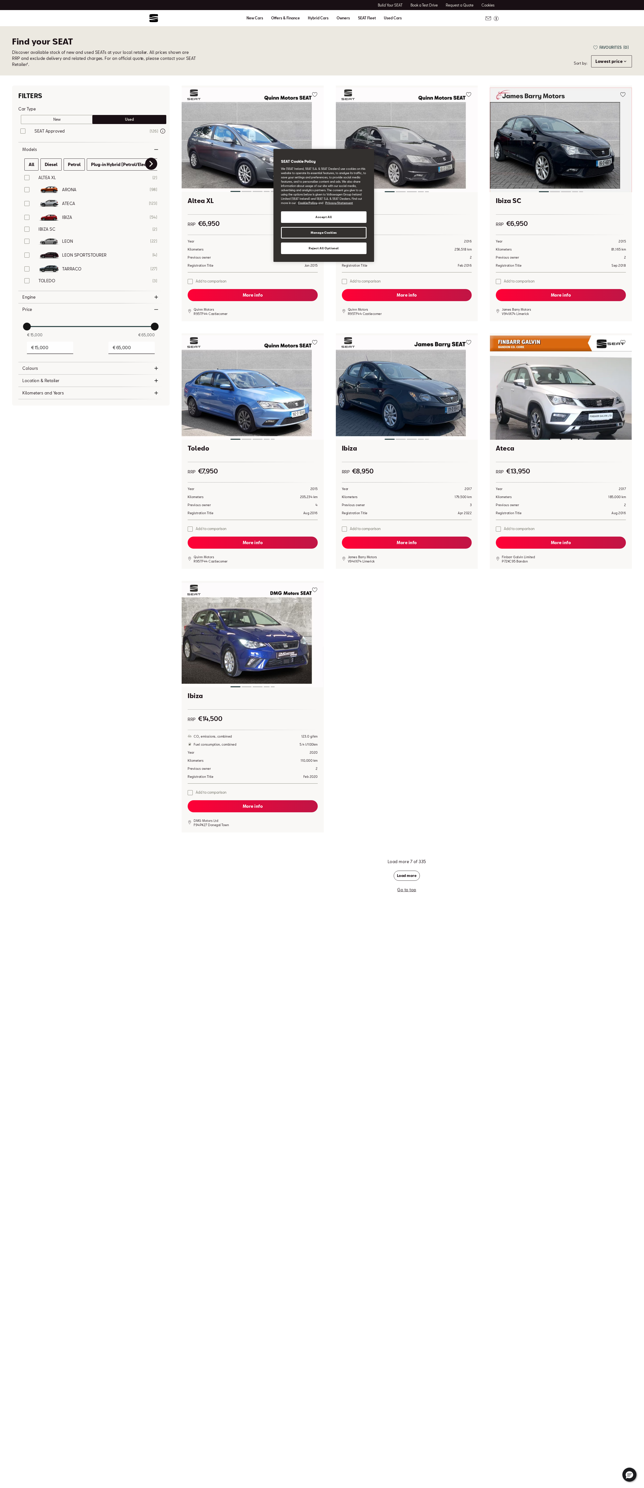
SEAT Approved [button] (49, 131)
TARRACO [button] (72, 268)
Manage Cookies (324, 232)
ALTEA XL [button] (47, 177)
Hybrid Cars (318, 18)
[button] (253, 141)
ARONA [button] (69, 189)
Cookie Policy (307, 203)
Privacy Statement (339, 203)
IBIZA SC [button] (46, 229)
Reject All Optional (324, 248)
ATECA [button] (68, 203)
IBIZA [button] (67, 217)
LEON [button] (67, 241)
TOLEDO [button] (46, 280)
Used (129, 119)
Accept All (323, 217)
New (57, 119)
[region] (323, 205)
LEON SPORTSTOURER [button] (84, 255)
